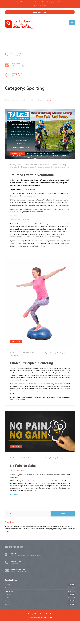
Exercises (56, 165)
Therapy (60, 458)
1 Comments (44, 165)
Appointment (47, 617)
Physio (46, 353)
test (45, 167)
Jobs (35, 5)
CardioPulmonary (21, 167)
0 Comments (36, 353)
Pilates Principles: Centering (31, 363)
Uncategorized (62, 353)
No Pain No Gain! (23, 465)
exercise (31, 167)
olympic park (39, 167)
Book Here (13, 216)
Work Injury (14, 355)
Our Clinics (42, 5)
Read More (14, 494)
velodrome (65, 167)
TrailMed (57, 167)
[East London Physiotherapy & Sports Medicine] (19, 24)
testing (50, 167)
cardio (12, 167)
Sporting (63, 165)
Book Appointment (39, 12)
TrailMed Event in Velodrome (32, 175)
